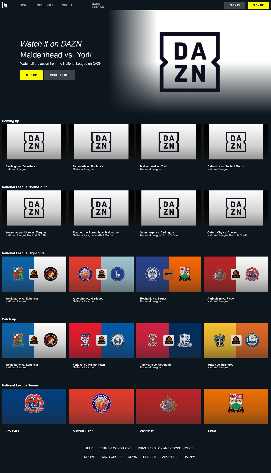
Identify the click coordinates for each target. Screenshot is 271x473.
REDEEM (149, 457)
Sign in (235, 5)
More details (97, 5)
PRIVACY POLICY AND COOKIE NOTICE (166, 448)
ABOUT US (170, 457)
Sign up (258, 5)
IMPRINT (90, 457)
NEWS (132, 457)
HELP (89, 448)
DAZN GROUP (112, 457)
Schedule (45, 5)
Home (24, 5)
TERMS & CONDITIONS (115, 448)
